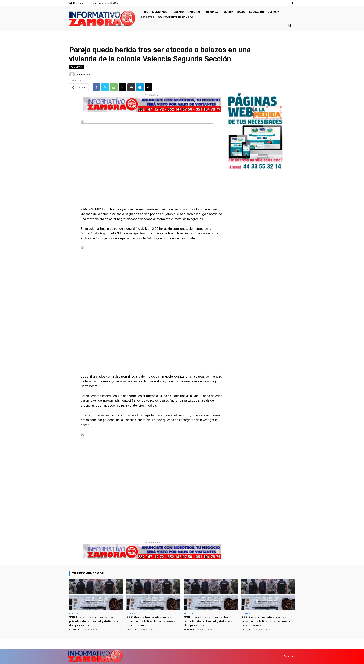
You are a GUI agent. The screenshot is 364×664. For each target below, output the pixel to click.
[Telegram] (140, 87)
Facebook (289, 656)
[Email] (122, 87)
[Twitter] (105, 87)
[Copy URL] (148, 87)
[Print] (131, 87)
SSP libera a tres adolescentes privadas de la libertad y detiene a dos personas (93, 621)
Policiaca (76, 66)
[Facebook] (292, 3)
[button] (289, 25)
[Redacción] (72, 74)
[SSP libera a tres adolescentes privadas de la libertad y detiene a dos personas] (96, 594)
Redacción (85, 74)
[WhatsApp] (114, 87)
